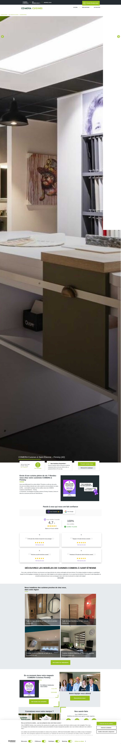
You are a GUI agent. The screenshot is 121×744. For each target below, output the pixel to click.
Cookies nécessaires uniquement (106, 731)
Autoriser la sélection (106, 727)
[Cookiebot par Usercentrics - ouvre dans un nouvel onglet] (12, 741)
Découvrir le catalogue (87, 467)
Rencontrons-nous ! (80, 698)
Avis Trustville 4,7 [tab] (55, 511)
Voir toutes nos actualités (38, 701)
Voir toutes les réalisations (60, 662)
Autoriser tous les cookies (106, 723)
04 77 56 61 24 (24, 467)
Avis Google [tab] (70, 511)
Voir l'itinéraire (37, 468)
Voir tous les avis (39, 544)
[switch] (44, 741)
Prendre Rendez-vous (92, 3)
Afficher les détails (79, 741)
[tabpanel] (60, 239)
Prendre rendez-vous (87, 464)
